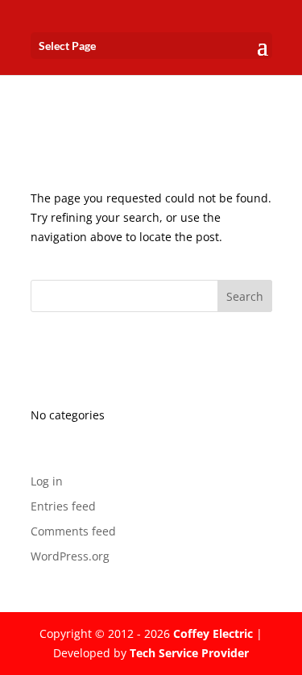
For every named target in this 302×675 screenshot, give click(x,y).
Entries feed (63, 506)
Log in (47, 481)
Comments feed (73, 531)
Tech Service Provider (189, 652)
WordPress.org (70, 556)
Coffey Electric (213, 633)
